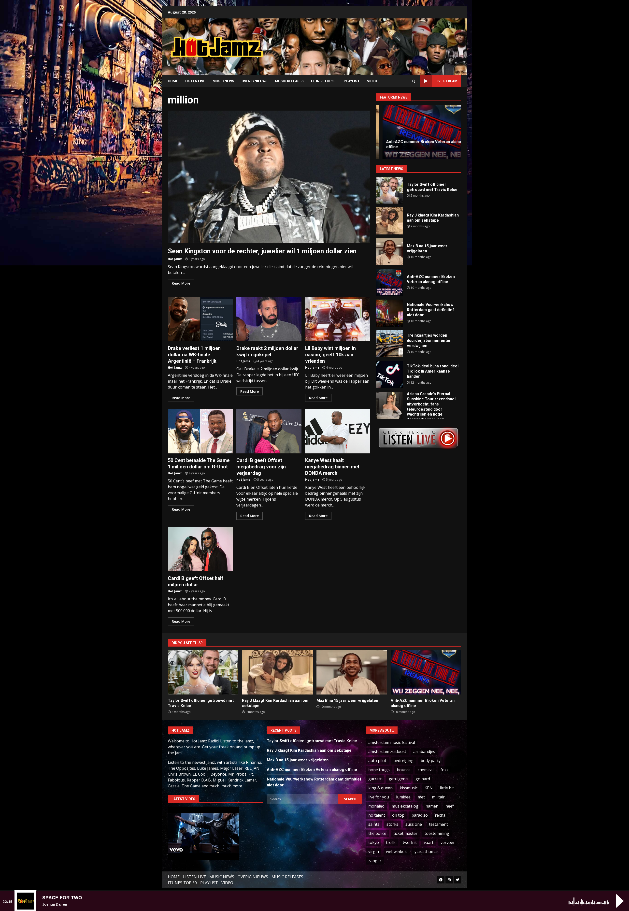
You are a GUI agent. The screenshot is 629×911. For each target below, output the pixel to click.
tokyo (373, 842)
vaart (428, 842)
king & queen (380, 788)
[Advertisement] (377, 43)
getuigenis (398, 778)
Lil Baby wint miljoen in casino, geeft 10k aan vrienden (337, 319)
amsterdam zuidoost (387, 751)
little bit (447, 788)
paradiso (420, 815)
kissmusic (408, 788)
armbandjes (424, 751)
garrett (375, 778)
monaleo (376, 806)
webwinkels (396, 851)
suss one (413, 824)
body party (431, 760)
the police (377, 833)
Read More (181, 283)
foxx (444, 769)
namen (432, 806)
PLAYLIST (352, 81)
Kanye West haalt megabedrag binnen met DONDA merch (337, 431)
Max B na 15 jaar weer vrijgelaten (389, 251)
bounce (404, 769)
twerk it (410, 842)
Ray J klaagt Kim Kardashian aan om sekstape (389, 220)
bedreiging (403, 760)
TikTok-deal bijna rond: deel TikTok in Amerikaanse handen (389, 374)
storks (392, 824)
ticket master (405, 833)
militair (438, 797)
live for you (378, 797)
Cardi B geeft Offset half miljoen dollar (200, 549)
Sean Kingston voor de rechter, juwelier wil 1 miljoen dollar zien (269, 177)
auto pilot (377, 760)
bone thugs (379, 769)
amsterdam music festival (391, 742)
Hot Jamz (175, 259)
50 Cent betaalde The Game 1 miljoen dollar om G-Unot (200, 431)
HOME (173, 81)
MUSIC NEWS (223, 81)
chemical (425, 769)
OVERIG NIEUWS (255, 81)
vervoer (448, 842)
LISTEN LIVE (195, 81)
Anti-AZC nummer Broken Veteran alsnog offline (389, 282)
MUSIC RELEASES (289, 81)
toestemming (437, 833)
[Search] (413, 81)
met (421, 797)
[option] (419, 132)
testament (438, 824)
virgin (373, 851)
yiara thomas (427, 851)
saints (373, 824)
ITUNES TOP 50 (323, 81)
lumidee (403, 797)
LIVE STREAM (446, 81)
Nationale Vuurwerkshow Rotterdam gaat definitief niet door (389, 313)
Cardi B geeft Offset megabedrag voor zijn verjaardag (268, 431)
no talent (376, 815)
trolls (391, 842)
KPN (429, 788)
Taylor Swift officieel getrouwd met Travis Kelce (389, 190)
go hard (422, 778)
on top (398, 815)
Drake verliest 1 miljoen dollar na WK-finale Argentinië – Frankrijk (200, 319)
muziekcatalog (405, 806)
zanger (374, 860)
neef (449, 806)
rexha (440, 815)
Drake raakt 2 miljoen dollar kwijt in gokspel (268, 319)
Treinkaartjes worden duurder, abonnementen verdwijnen (389, 343)
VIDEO (372, 81)
